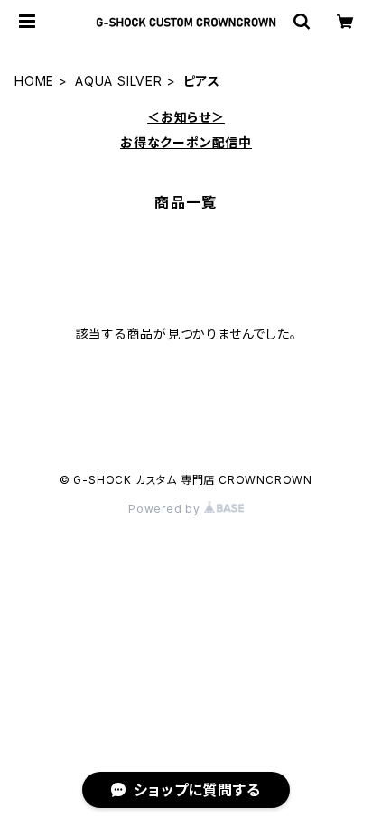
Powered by (166, 508)
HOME (34, 80)
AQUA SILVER (119, 80)
